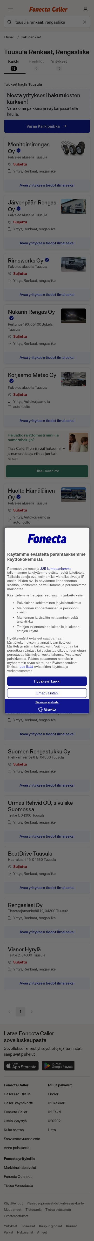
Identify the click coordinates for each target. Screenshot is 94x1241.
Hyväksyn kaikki (47, 681)
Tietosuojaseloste (47, 702)
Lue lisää (26, 667)
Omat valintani (47, 693)
